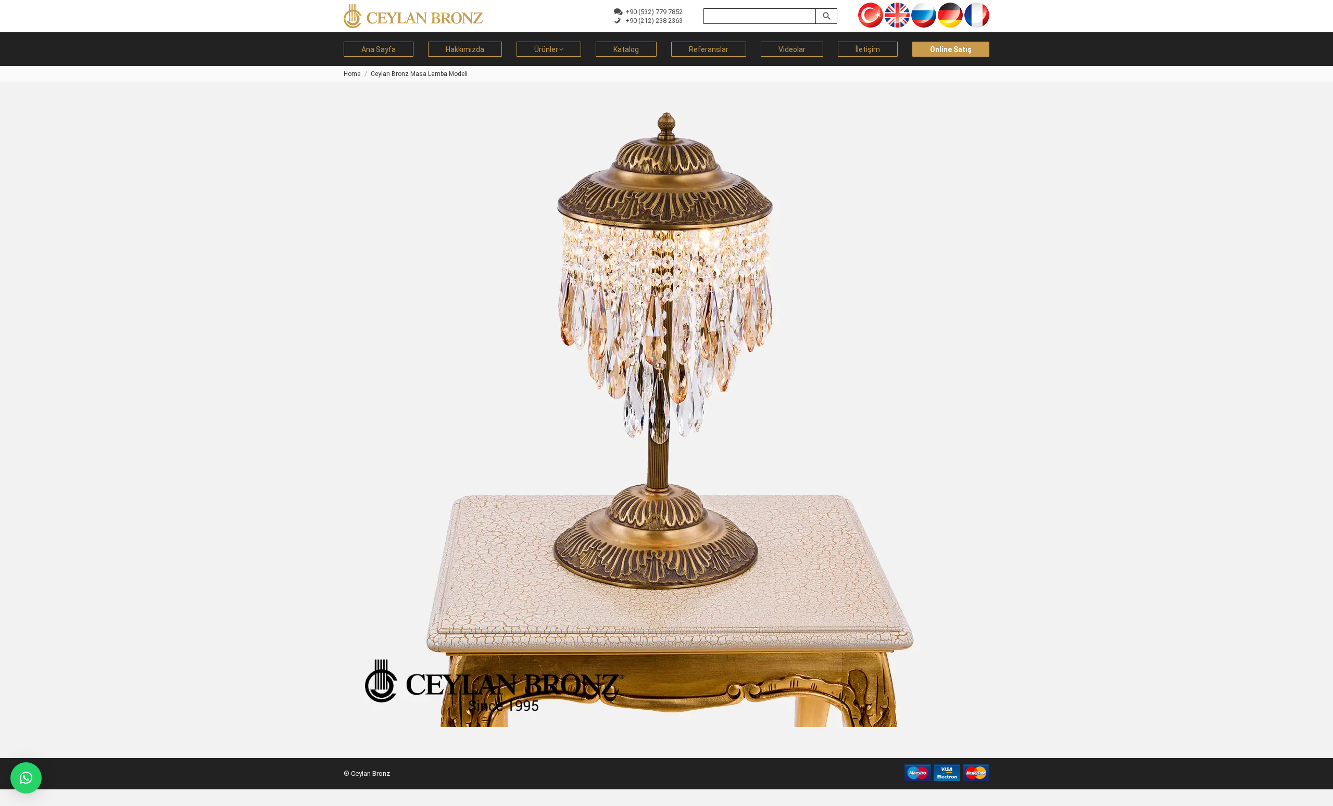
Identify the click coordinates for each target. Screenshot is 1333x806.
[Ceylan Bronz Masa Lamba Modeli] (666, 415)
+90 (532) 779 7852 (652, 12)
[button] (26, 778)
